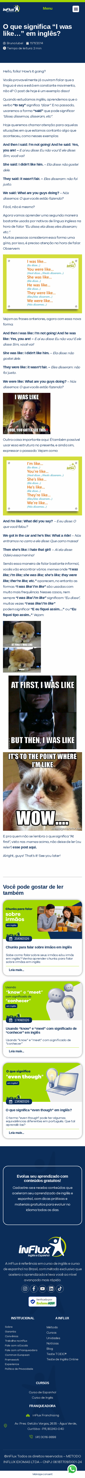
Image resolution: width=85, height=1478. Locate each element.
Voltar (23, 278)
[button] (76, 9)
